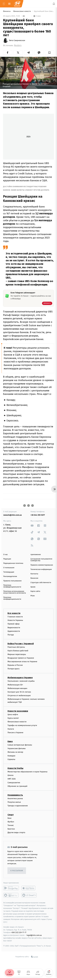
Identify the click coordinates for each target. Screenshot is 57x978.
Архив (32, 587)
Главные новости (15, 617)
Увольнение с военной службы (21, 681)
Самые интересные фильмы (20, 745)
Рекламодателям (10, 576)
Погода (11, 635)
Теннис (11, 825)
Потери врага (13, 669)
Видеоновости (14, 627)
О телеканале (8, 568)
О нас (5, 554)
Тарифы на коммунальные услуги (22, 725)
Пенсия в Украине (15, 732)
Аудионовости (14, 631)
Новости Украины (15, 620)
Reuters (17, 45)
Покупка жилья (14, 802)
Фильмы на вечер (15, 752)
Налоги (11, 729)
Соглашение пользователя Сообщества (41, 560)
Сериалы (11, 759)
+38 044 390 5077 (37, 515)
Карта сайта (35, 591)
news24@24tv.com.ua (12, 515)
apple (29, 888)
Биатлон (11, 829)
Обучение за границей (17, 786)
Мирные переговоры (17, 654)
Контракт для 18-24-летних (19, 692)
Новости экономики (18, 711)
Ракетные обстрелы (16, 647)
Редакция (7, 559)
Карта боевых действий (18, 651)
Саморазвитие (14, 782)
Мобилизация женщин (17, 688)
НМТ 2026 (12, 779)
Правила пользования (12, 581)
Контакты (34, 574)
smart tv (11, 895)
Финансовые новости (22, 11)
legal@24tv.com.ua (34, 935)
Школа (10, 775)
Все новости (14, 613)
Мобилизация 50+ (15, 684)
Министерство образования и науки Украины (27, 772)
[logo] (17, 3)
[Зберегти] (49, 52)
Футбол (11, 822)
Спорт (11, 814)
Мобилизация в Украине (20, 677)
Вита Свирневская (17, 40)
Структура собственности (40, 582)
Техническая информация (41, 569)
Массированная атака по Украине (22, 661)
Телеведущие (8, 572)
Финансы (7, 11)
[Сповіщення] (54, 3)
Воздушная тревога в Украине (21, 658)
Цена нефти (13, 714)
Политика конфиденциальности (12, 586)
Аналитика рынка (15, 798)
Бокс (10, 818)
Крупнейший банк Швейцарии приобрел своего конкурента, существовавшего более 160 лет (43, 11)
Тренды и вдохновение (18, 806)
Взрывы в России (15, 665)
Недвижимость (15, 795)
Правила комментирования (41, 565)
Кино (10, 741)
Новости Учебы (15, 768)
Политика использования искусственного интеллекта (14, 592)
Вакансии (34, 578)
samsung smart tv (29, 895)
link (32, 525)
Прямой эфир (13, 624)
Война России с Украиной (21, 643)
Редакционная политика (13, 563)
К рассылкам (16, 871)
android (11, 888)
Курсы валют (13, 718)
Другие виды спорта (16, 832)
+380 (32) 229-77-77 (18, 932)
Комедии (11, 756)
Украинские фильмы (17, 748)
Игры (32, 596)
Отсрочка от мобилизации (19, 695)
